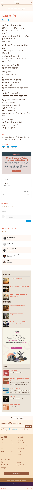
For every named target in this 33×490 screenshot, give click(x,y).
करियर (19, 452)
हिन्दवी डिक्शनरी (20, 465)
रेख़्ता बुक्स (3, 468)
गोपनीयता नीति (16, 429)
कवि (12, 9)
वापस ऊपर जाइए (18, 418)
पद (7, 446)
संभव (3, 147)
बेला (9, 9)
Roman (4, 488)
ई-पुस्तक (23, 9)
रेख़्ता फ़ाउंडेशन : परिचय (23, 446)
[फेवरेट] (31, 488)
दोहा (7, 449)
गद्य (19, 9)
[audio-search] (30, 6)
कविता (15, 9)
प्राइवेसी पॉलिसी (10, 480)
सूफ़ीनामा (18, 462)
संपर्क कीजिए (21, 449)
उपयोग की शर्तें (18, 480)
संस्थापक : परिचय (22, 443)
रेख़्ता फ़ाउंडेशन (8, 429)
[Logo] (16, 2)
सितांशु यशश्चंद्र (5, 20)
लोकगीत (7, 452)
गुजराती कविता (14, 147)
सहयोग (19, 454)
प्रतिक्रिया (29, 221)
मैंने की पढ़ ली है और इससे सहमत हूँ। (15, 430)
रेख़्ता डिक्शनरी (4, 465)
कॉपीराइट (24, 480)
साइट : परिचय (21, 440)
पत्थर (8, 147)
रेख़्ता (2, 462)
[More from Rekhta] (31, 2)
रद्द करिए (23, 221)
